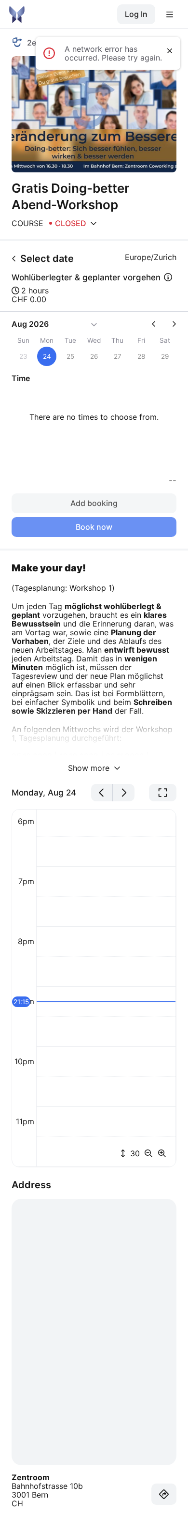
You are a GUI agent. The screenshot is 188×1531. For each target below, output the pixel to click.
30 (134, 1153)
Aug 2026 (30, 324)
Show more (90, 768)
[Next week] (170, 324)
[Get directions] (163, 1494)
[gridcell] (47, 356)
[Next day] (123, 792)
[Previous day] (102, 792)
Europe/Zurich (150, 257)
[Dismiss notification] (170, 50)
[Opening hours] (93, 223)
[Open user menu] (170, 14)
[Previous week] (157, 324)
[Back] (14, 258)
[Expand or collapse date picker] (94, 324)
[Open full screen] (162, 792)
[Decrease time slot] (150, 1153)
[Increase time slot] (162, 1153)
